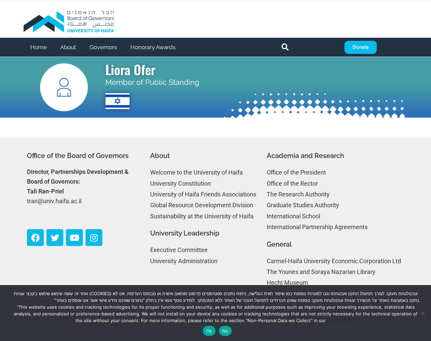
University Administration (184, 261)
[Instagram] (94, 237)
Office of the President (296, 172)
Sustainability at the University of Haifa (202, 216)
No (225, 331)
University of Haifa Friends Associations (203, 194)
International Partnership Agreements (317, 226)
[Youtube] (74, 237)
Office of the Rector (292, 183)
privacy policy (341, 320)
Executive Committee (179, 249)
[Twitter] (54, 237)
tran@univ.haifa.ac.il (54, 201)
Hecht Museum (287, 282)
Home (38, 47)
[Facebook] (35, 237)
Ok (209, 331)
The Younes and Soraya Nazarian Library (321, 271)
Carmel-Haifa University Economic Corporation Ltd (334, 261)
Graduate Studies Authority (303, 205)
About (68, 47)
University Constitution (180, 183)
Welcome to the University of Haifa (196, 172)
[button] (285, 47)
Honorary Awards (152, 47)
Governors (103, 47)
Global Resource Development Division (201, 205)
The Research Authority (298, 194)
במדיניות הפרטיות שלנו (32, 300)
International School (293, 216)
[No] (422, 313)
